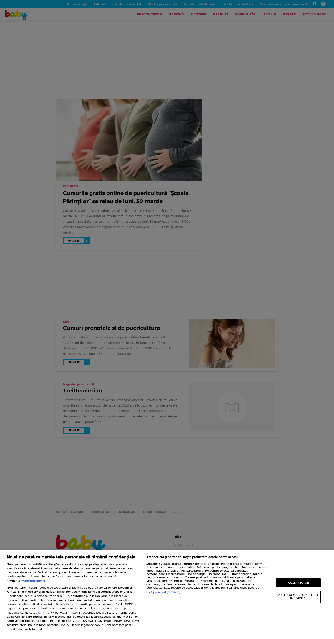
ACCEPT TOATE (298, 582)
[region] (167, 594)
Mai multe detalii (33, 580)
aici (38, 612)
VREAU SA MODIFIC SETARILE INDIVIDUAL (298, 597)
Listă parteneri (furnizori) (163, 592)
